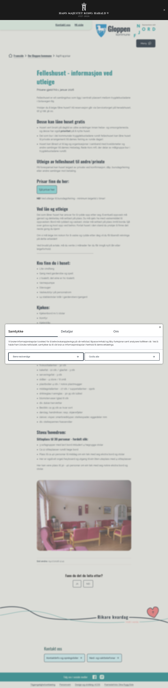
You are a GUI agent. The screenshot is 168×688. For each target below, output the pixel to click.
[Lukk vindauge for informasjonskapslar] (160, 327)
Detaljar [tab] (67, 331)
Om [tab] (116, 331)
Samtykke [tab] (15, 331)
